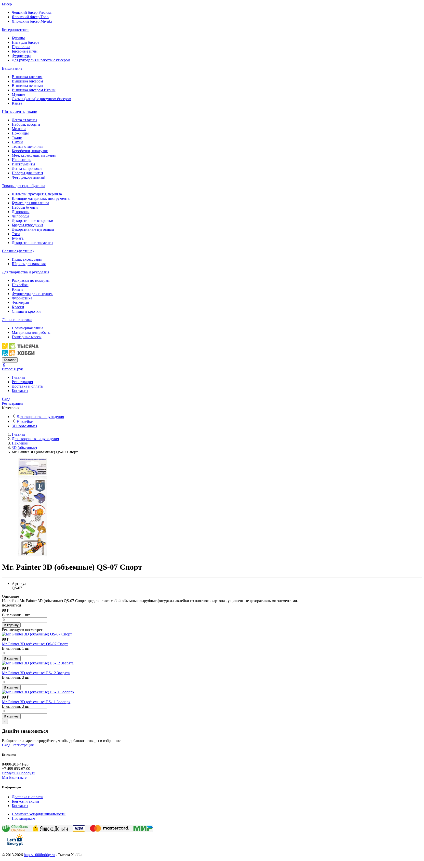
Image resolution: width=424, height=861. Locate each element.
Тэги (16, 234)
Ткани (17, 137)
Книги (17, 289)
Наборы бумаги (25, 207)
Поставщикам (23, 818)
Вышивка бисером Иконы (33, 90)
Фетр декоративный (28, 177)
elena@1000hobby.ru (18, 773)
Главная (18, 377)
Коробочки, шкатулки (30, 151)
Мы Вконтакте (14, 777)
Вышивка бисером (27, 81)
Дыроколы (20, 212)
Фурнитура (21, 56)
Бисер (7, 4)
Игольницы (21, 160)
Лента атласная (24, 120)
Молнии (19, 129)
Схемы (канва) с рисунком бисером (41, 99)
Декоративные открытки (32, 220)
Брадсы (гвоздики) (27, 225)
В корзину (11, 625)
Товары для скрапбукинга (23, 186)
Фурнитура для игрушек (32, 294)
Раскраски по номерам (31, 280)
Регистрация (22, 382)
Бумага (18, 238)
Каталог (10, 360)
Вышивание (12, 68)
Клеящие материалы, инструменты (41, 198)
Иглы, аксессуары (27, 259)
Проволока (21, 47)
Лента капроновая (27, 168)
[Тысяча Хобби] (20, 355)
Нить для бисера (25, 42)
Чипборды (20, 216)
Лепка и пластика (17, 320)
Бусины (18, 38)
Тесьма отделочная (27, 146)
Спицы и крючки (26, 311)
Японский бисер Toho (30, 17)
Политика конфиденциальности (39, 814)
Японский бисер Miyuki (32, 21)
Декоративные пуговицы (33, 229)
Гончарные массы (26, 337)
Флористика (22, 298)
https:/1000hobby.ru (39, 855)
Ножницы (20, 133)
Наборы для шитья (27, 173)
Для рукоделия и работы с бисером (41, 60)
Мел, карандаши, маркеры (34, 155)
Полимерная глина (27, 328)
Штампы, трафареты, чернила (37, 194)
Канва (17, 103)
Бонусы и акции (25, 801)
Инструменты (23, 164)
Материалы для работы (31, 332)
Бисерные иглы (25, 51)
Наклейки (20, 285)
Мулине (18, 94)
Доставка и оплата (27, 386)
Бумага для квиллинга (30, 203)
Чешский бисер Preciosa (32, 12)
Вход (6, 399)
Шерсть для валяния (29, 264)
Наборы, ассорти (26, 124)
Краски (18, 307)
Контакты (20, 391)
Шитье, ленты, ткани (19, 111)
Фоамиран (20, 302)
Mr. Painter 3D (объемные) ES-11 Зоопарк (36, 702)
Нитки (17, 142)
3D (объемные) (24, 426)
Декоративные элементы (32, 243)
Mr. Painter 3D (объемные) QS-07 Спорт (35, 644)
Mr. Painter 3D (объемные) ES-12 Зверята (36, 673)
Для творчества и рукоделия (25, 272)
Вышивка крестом (27, 77)
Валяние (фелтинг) (18, 251)
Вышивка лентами (27, 85)
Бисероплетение (15, 29)
